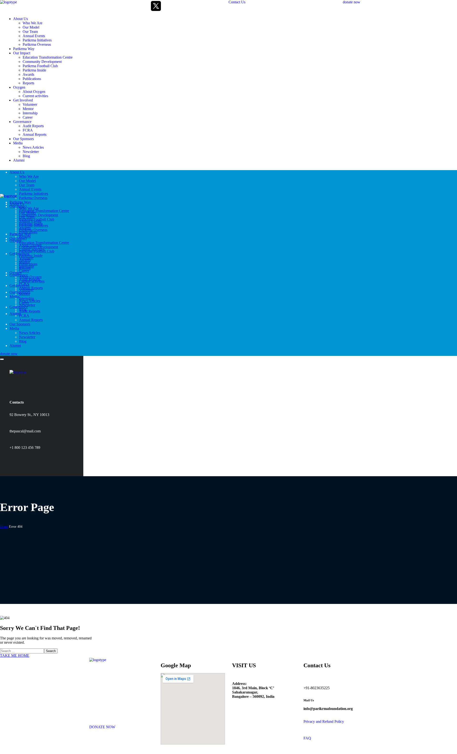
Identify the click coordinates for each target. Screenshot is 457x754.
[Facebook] (120, 6)
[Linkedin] (144, 6)
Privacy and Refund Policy (323, 721)
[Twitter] (15, 460)
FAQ (307, 738)
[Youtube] (168, 6)
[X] (156, 6)
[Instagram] (132, 6)
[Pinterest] (39, 460)
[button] (285, 2)
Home (4, 526)
